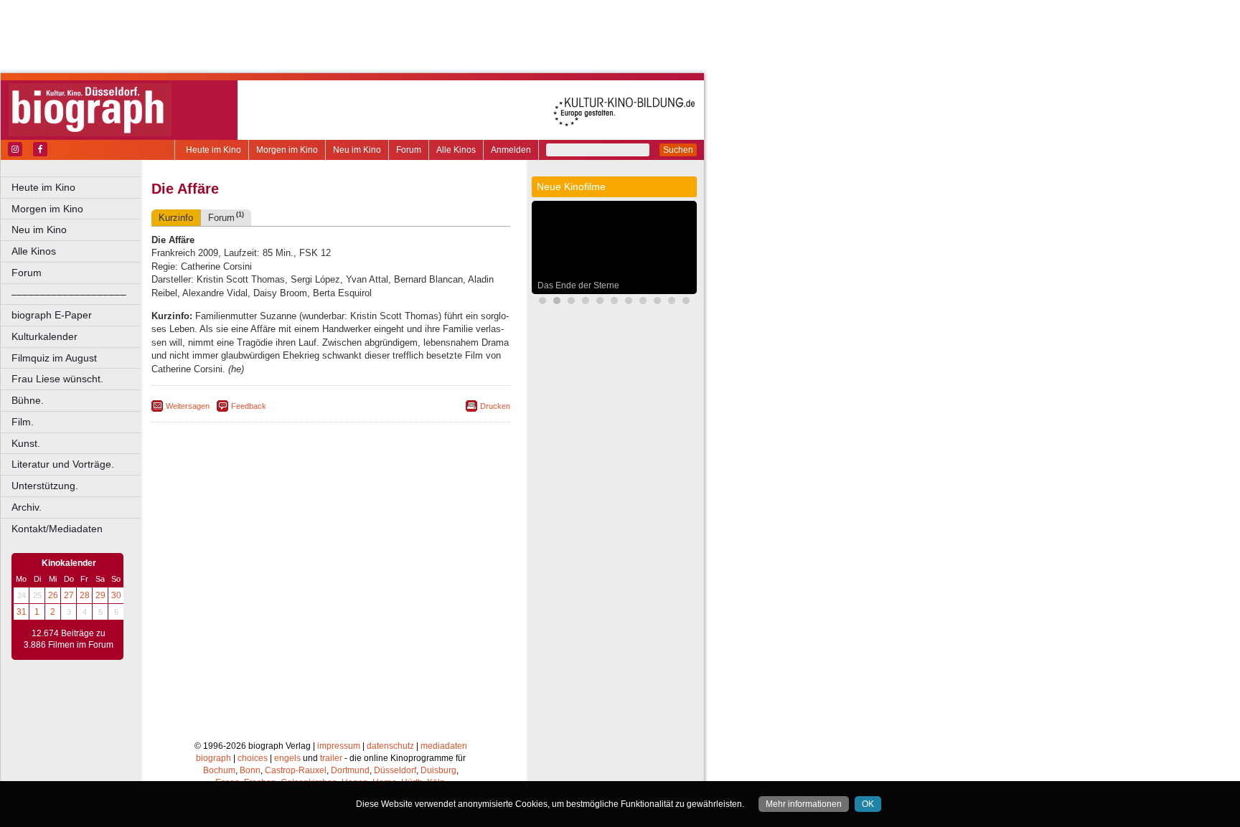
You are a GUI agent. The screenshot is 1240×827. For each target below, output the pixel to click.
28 (85, 595)
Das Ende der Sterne (578, 285)
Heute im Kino (213, 150)
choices (253, 758)
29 (100, 595)
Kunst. (25, 443)
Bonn (250, 770)
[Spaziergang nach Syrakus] (614, 302)
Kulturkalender (44, 336)
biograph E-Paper (51, 315)
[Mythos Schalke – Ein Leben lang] (686, 302)
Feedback (248, 406)
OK (868, 804)
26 (53, 595)
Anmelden (511, 150)
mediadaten (444, 746)
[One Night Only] (542, 302)
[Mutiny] (600, 302)
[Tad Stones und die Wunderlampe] (643, 302)
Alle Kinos (456, 150)
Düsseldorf (395, 770)
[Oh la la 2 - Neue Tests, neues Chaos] (571, 302)
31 (22, 612)
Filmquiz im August (54, 358)
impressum (338, 746)
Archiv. (26, 507)
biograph (213, 758)
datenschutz (390, 746)
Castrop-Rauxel (296, 770)
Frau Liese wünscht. (57, 378)
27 (69, 595)
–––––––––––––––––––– (68, 294)
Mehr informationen (804, 804)
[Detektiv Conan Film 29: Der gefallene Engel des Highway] (657, 302)
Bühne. (27, 400)
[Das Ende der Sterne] (557, 302)
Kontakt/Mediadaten (57, 528)
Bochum (219, 770)
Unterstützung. (44, 485)
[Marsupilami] (628, 302)
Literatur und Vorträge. (62, 464)
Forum (408, 150)
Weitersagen (188, 406)
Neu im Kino (357, 150)
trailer (331, 758)
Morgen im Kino (287, 150)
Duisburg (438, 770)
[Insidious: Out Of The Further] (585, 302)
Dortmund (350, 770)
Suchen (678, 150)
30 (116, 595)
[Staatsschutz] (671, 302)
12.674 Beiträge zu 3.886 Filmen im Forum (68, 639)
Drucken (495, 406)
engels (287, 758)
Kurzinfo (176, 217)
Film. (22, 421)
